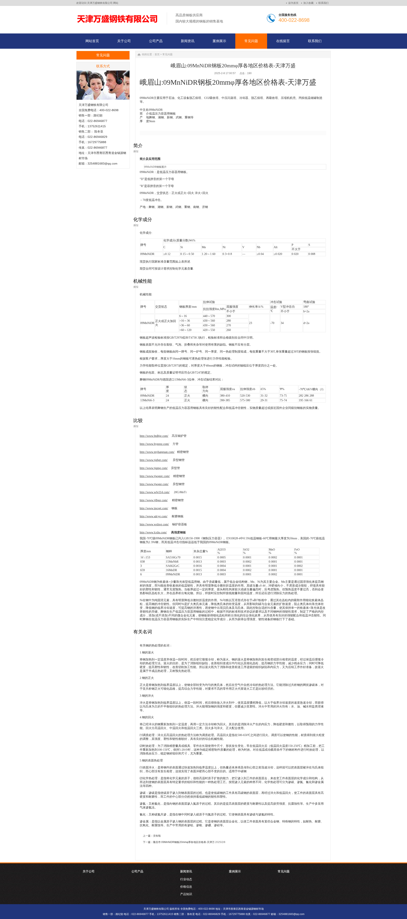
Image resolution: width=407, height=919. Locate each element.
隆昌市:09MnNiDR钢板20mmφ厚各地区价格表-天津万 (184, 842)
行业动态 (186, 879)
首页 (157, 54)
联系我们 (323, 2)
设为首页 (293, 2)
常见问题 (167, 54)
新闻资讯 (186, 871)
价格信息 (186, 886)
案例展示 (235, 871)
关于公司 (89, 871)
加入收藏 (308, 2)
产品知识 (186, 894)
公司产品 (137, 871)
